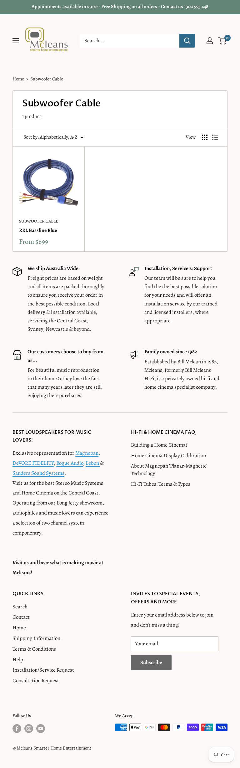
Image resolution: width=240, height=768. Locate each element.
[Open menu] (15, 40)
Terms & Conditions (34, 649)
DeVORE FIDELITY (33, 463)
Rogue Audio (69, 463)
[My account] (210, 40)
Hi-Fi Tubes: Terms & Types (160, 484)
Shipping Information (36, 638)
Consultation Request (35, 680)
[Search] (187, 41)
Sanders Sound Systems (38, 473)
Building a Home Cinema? (159, 444)
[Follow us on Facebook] (16, 728)
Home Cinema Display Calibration (168, 455)
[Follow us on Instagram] (28, 728)
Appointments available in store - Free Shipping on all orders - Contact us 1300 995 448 (120, 6)
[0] (222, 40)
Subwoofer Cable (38, 221)
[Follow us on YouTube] (40, 728)
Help (17, 659)
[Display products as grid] (205, 137)
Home (18, 79)
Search (20, 606)
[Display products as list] (215, 137)
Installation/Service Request (43, 669)
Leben (93, 463)
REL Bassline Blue (38, 230)
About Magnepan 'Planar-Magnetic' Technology (169, 469)
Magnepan (86, 453)
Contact (21, 617)
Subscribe (151, 662)
